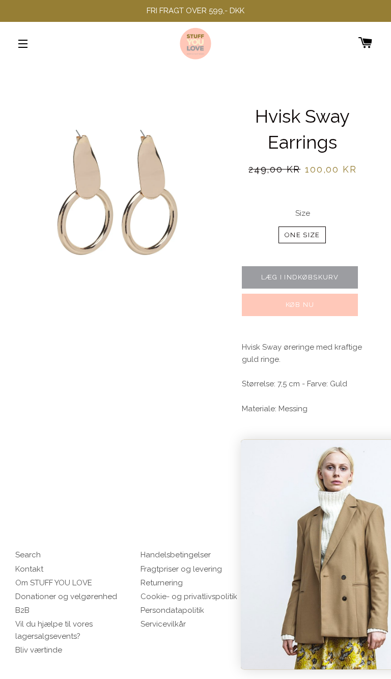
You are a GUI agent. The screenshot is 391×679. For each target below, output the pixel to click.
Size (302, 213)
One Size (302, 235)
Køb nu (300, 304)
